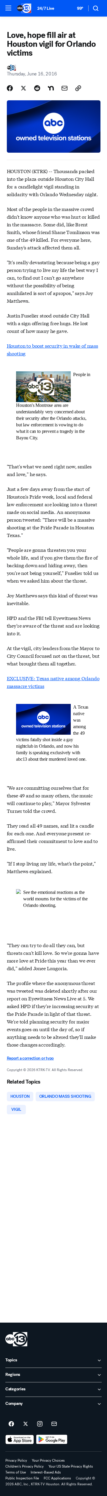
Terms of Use (15, 1472)
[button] (8, 8)
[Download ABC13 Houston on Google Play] (51, 1439)
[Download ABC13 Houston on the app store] (19, 1439)
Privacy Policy (16, 1460)
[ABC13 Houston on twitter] (26, 1424)
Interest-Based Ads (46, 1472)
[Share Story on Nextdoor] (51, 88)
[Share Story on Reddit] (37, 88)
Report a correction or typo (30, 1058)
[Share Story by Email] (64, 88)
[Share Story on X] (23, 88)
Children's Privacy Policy (24, 1466)
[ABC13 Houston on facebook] (11, 1424)
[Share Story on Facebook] (10, 88)
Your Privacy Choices (48, 1460)
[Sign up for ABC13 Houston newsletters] (54, 1424)
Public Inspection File (22, 1478)
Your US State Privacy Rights (70, 1466)
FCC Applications (57, 1478)
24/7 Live (45, 8)
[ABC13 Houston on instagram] (40, 1424)
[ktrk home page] (16, 1339)
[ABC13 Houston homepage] (24, 8)
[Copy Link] (78, 88)
